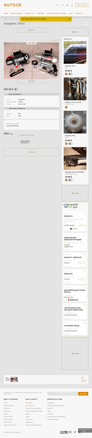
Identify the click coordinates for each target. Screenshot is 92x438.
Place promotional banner (34, 425)
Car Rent (50, 414)
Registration (29, 422)
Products (79, 13)
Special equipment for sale (34, 411)
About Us (7, 408)
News (5, 414)
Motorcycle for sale (10, 425)
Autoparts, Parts (70, 66)
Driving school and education (56, 417)
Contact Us (29, 13)
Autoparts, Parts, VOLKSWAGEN (75, 172)
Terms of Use (8, 417)
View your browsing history (83, 379)
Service (49, 408)
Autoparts (18, 19)
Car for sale (7, 422)
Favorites (40, 13)
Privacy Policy (8, 419)
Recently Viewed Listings (56, 13)
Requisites (50, 403)
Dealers (28, 414)
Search (28, 417)
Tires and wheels (52, 419)
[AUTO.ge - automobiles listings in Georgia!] (13, 6)
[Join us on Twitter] (75, 432)
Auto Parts (11, 19)
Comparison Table (86, 430)
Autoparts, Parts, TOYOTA (73, 102)
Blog (71, 13)
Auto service (30, 405)
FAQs (49, 411)
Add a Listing (81, 5)
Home (6, 13)
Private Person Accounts (33, 408)
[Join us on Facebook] (70, 432)
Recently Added (16, 13)
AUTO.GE (18, 432)
